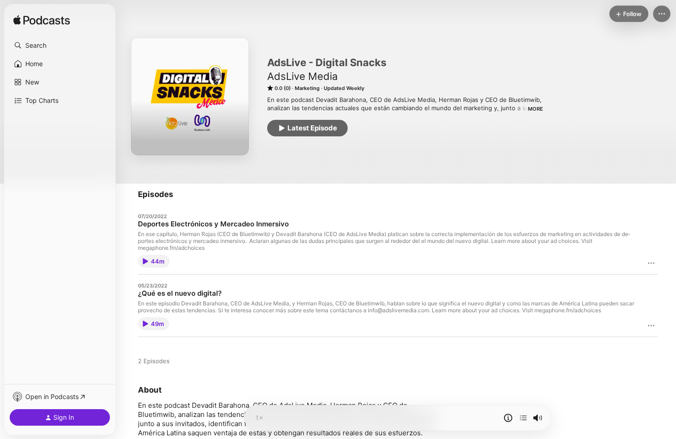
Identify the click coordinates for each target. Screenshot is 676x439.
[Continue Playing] (523, 417)
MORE (535, 109)
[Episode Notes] (508, 417)
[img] (41, 20)
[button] (59, 45)
